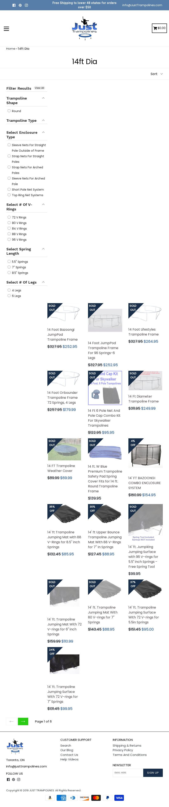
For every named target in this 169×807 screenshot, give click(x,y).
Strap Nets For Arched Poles (27, 170)
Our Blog (66, 750)
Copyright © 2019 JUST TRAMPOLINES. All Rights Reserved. (43, 790)
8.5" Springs (19, 273)
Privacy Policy (123, 750)
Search (65, 745)
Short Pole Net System (27, 190)
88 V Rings (19, 234)
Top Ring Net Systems (27, 195)
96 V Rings (19, 240)
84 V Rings (19, 228)
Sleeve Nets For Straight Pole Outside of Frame (28, 148)
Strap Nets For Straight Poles (27, 159)
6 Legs (16, 296)
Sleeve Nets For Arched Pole (28, 181)
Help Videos (69, 759)
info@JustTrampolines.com (142, 5)
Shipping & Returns (127, 745)
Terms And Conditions (130, 755)
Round (16, 111)
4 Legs (16, 290)
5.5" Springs (19, 262)
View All (39, 88)
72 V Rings (18, 217)
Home (10, 48)
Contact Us (69, 755)
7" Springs (18, 267)
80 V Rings (19, 223)
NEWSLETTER (122, 765)
